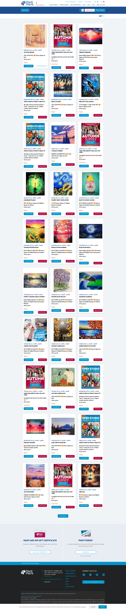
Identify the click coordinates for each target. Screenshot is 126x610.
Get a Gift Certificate (40, 552)
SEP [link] (100, 16)
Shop (88, 5)
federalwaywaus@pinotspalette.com (53, 579)
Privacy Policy (31, 596)
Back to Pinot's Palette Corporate (31, 563)
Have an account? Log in (86, 556)
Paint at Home (101, 5)
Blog (93, 5)
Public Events (54, 5)
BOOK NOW (70, 67)
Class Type (25, 10)
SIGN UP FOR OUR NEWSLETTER (93, 582)
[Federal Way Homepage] (27, 3)
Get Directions (47, 576)
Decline (93, 607)
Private (100, 10)
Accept (102, 607)
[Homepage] (31, 572)
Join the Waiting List (42, 66)
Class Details (28, 66)
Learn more (83, 606)
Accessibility (38, 596)
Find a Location (88, 1)
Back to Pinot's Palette (71, 1)
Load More (63, 516)
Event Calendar (70, 571)
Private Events (64, 5)
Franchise (80, 1)
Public (89, 10)
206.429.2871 (47, 582)
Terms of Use (24, 596)
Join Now (86, 552)
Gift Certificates (75, 5)
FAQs (84, 5)
